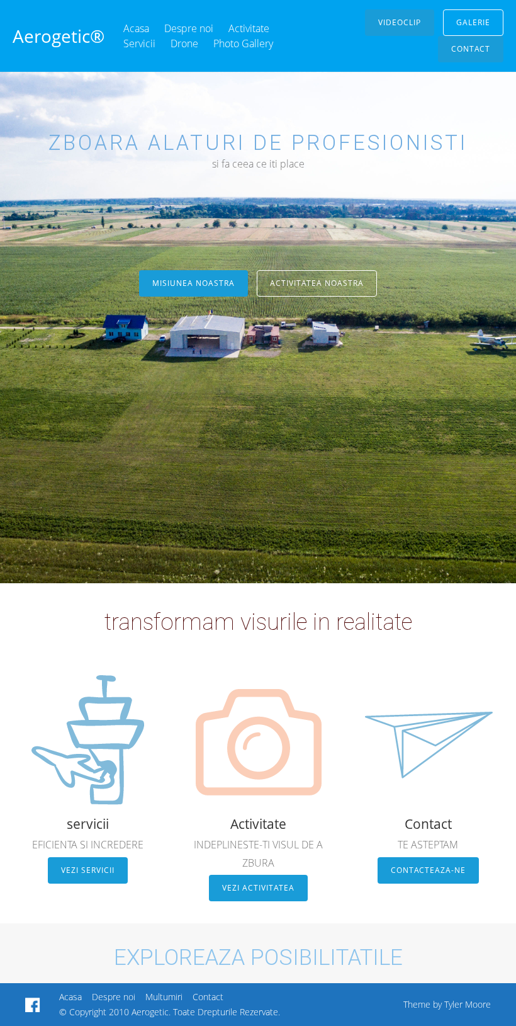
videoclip (399, 22)
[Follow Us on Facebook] (32, 1004)
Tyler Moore (467, 1004)
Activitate (248, 28)
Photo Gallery (243, 43)
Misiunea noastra (193, 283)
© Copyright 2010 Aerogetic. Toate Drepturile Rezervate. (169, 1012)
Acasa (136, 28)
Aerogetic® (58, 36)
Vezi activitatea (258, 887)
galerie (473, 22)
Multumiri (163, 997)
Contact (470, 48)
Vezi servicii (88, 870)
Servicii (139, 43)
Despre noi (188, 28)
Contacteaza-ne (428, 870)
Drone (184, 43)
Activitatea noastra (317, 283)
